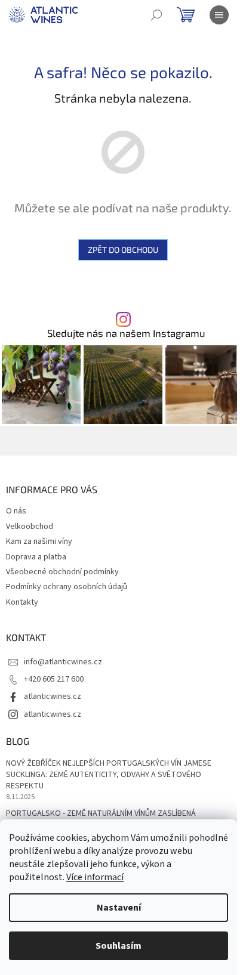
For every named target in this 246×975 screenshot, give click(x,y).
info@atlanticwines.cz (63, 662)
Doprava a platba (36, 557)
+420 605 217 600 (54, 679)
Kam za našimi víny (39, 541)
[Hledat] (156, 15)
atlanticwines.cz (52, 696)
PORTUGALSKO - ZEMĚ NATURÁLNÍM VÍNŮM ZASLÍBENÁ (101, 813)
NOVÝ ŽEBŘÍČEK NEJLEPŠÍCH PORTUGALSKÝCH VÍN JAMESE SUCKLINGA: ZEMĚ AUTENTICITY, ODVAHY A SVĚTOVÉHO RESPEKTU (108, 775)
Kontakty (22, 602)
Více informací (95, 877)
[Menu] (219, 15)
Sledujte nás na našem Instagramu (126, 333)
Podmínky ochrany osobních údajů (66, 587)
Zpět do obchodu (123, 249)
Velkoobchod (29, 527)
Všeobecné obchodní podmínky (62, 572)
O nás (16, 511)
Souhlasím (119, 945)
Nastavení (119, 907)
